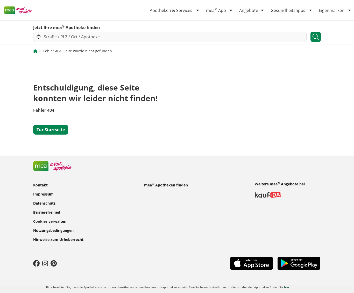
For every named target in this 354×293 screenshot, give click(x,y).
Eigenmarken (331, 10)
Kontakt (40, 185)
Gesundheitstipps (288, 10)
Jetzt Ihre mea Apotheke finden (66, 27)
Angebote (248, 10)
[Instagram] (45, 263)
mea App (216, 10)
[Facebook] (36, 263)
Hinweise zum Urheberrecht (58, 239)
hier (286, 287)
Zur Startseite (51, 129)
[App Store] (251, 263)
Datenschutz (44, 203)
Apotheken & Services (171, 10)
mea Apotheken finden (166, 184)
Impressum (43, 194)
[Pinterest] (54, 263)
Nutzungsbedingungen (53, 230)
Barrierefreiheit (46, 212)
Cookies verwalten (49, 221)
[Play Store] (299, 263)
